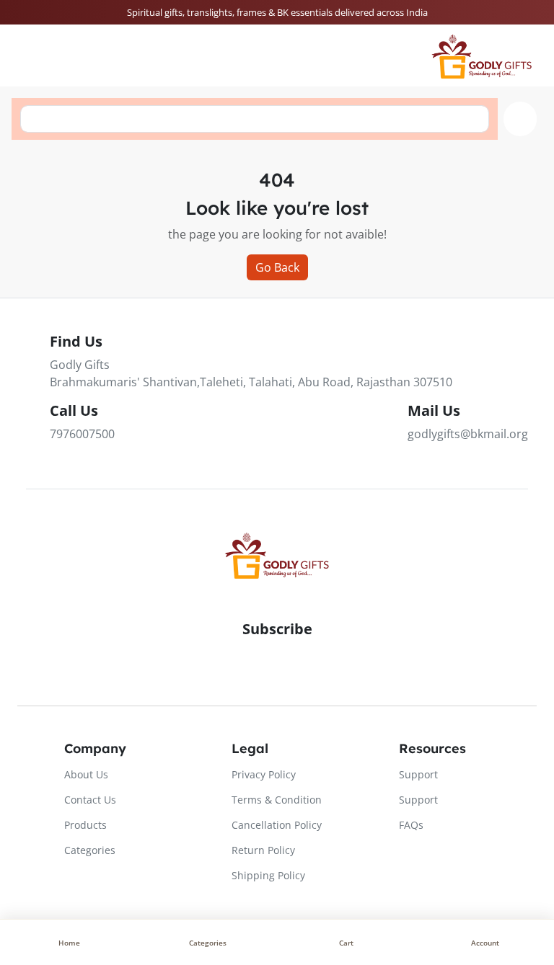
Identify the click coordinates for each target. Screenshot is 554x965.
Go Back (277, 267)
